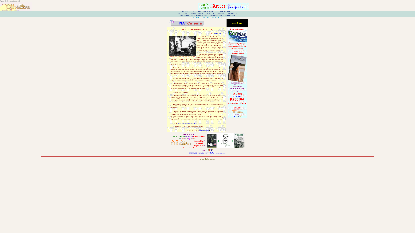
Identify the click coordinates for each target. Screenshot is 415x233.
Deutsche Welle (217, 33)
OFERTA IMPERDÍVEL (196, 153)
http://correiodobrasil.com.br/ (186, 123)
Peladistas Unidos (204, 130)
